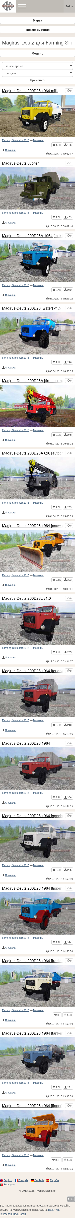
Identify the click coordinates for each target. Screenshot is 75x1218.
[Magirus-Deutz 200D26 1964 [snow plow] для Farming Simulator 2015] (37, 551)
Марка (37, 20)
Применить (37, 80)
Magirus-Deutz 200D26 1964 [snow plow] (32, 525)
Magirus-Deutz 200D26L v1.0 (26, 598)
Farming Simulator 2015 (15, 140)
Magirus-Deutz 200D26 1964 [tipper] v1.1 (32, 888)
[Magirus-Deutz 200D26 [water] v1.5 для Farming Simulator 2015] (37, 333)
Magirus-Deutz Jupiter (20, 163)
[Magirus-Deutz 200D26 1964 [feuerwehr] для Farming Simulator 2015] (37, 696)
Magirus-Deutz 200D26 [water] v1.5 (31, 308)
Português (9, 1184)
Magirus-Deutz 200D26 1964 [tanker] (32, 1033)
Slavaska (10, 150)
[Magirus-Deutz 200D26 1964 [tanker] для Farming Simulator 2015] (37, 1058)
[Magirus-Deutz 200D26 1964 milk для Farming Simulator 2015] (37, 116)
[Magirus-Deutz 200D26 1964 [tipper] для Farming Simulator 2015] (37, 1131)
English (8, 1180)
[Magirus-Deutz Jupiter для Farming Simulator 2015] (37, 188)
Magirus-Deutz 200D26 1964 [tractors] (32, 961)
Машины (38, 140)
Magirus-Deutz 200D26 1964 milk (30, 91)
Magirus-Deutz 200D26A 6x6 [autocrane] (32, 453)
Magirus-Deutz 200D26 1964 (26, 743)
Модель (37, 53)
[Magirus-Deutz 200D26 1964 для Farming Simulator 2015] (37, 768)
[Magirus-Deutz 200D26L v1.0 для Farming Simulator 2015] (37, 623)
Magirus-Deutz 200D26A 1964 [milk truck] (32, 236)
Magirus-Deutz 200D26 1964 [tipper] (32, 1106)
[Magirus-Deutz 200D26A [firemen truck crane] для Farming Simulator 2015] (37, 406)
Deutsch (39, 1180)
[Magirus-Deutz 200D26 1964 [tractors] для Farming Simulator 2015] (37, 986)
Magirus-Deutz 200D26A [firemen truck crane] (32, 380)
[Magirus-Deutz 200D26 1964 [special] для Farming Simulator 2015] (37, 841)
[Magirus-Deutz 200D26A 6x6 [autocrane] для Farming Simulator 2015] (37, 478)
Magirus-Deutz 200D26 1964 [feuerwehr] (32, 671)
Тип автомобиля (37, 29)
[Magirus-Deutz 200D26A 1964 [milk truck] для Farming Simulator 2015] (37, 261)
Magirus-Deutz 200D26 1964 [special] (32, 816)
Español (54, 1180)
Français (23, 1180)
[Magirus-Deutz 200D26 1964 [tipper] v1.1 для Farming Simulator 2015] (37, 913)
